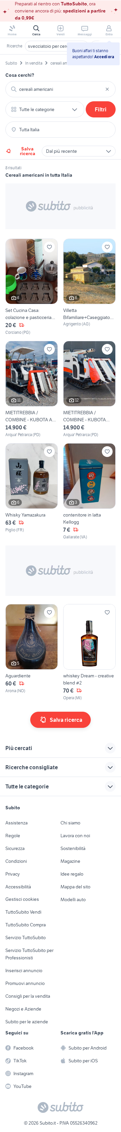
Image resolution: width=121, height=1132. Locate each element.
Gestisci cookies (22, 899)
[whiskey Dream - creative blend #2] (89, 652)
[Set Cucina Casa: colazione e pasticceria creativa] (31, 287)
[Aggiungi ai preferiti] (49, 247)
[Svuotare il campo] (107, 89)
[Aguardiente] (31, 652)
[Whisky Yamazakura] (31, 491)
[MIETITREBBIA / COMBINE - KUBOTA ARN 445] (89, 389)
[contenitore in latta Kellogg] (89, 491)
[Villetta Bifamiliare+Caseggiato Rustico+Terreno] (89, 287)
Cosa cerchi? (19, 75)
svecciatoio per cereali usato (57, 46)
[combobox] (60, 89)
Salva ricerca (27, 151)
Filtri (101, 109)
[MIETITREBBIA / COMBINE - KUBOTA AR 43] (31, 389)
